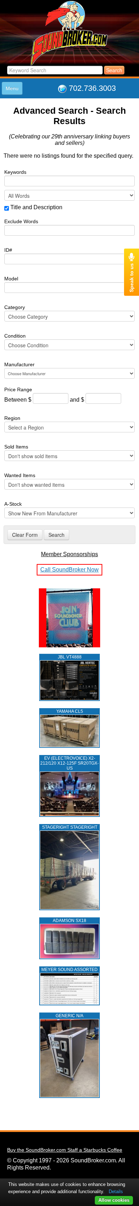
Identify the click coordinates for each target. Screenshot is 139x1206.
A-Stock (13, 504)
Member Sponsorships (69, 554)
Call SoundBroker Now (69, 570)
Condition (15, 336)
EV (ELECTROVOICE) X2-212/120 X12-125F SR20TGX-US (69, 763)
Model (11, 278)
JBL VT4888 (70, 657)
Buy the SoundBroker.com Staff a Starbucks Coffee (64, 1150)
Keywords (15, 172)
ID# (8, 250)
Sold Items (16, 447)
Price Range (18, 389)
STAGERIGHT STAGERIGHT (69, 827)
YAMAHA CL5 (69, 711)
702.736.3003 (92, 88)
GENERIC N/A (69, 1015)
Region (12, 418)
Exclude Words (21, 221)
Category (14, 307)
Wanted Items (19, 475)
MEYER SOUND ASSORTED (69, 969)
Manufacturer (19, 364)
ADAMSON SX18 (69, 920)
